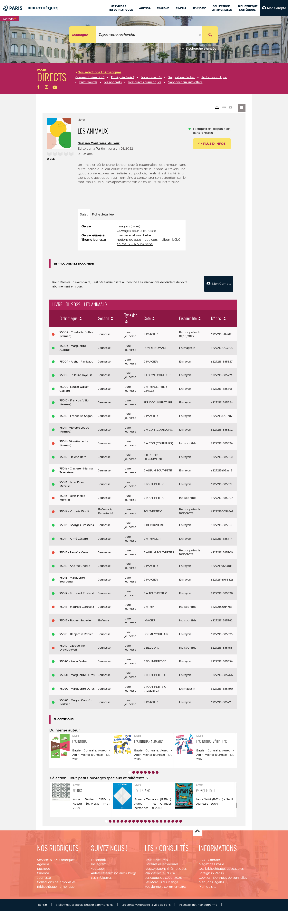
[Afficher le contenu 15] (161, 821)
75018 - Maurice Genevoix (77, 607)
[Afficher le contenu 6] (149, 772)
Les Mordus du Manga (161, 882)
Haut (197, 831)
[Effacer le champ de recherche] (200, 34)
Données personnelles (230, 878)
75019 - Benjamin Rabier (76, 634)
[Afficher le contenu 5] (145, 772)
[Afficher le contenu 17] (169, 821)
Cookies (204, 878)
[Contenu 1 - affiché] (129, 772)
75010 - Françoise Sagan (76, 416)
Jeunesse (44, 878)
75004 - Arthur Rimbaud (76, 361)
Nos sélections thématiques (166, 869)
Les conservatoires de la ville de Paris (146, 904)
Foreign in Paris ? (211, 873)
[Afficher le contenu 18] (172, 821)
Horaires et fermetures (161, 864)
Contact (214, 860)
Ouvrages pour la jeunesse (136, 231)
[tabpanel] (132, 235)
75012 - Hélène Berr (73, 457)
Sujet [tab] (84, 214)
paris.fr (42, 904)
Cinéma (43, 873)
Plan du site (207, 887)
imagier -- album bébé (134, 235)
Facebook (98, 860)
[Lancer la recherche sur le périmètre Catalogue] (210, 34)
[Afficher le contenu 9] (137, 821)
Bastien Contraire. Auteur (99, 143)
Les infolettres (101, 878)
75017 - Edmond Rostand (77, 593)
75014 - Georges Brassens (77, 525)
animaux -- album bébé (135, 244)
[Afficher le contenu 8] (157, 772)
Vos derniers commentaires (165, 887)
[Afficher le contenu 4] (141, 772)
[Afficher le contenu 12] (149, 821)
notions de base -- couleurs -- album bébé (148, 239)
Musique (43, 869)
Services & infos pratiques (56, 860)
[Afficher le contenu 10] (141, 821)
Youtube (97, 869)
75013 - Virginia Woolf (74, 511)
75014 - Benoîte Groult (75, 552)
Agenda (43, 864)
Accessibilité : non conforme (198, 904)
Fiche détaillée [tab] (103, 214)
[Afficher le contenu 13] (153, 821)
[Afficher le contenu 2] (133, 772)
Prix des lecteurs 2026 (161, 873)
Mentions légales (211, 882)
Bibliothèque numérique (55, 887)
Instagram (99, 864)
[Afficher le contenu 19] (176, 821)
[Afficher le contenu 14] (157, 821)
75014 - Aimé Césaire (74, 538)
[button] (274, 8)
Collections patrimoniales (56, 882)
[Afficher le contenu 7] (153, 772)
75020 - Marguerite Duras (77, 675)
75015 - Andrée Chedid (75, 566)
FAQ (202, 860)
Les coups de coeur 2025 (163, 878)
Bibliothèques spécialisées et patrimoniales (84, 904)
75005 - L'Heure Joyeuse (76, 375)
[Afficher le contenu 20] (180, 821)
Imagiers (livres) (128, 226)
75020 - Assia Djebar (74, 661)
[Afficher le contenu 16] (165, 821)
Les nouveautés (156, 860)
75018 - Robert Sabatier (76, 620)
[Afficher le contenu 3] (137, 772)
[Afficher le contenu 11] (145, 821)
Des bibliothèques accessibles (221, 869)
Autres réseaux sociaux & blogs (113, 873)
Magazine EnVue (211, 864)
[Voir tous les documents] (146, 778)
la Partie (98, 148)
